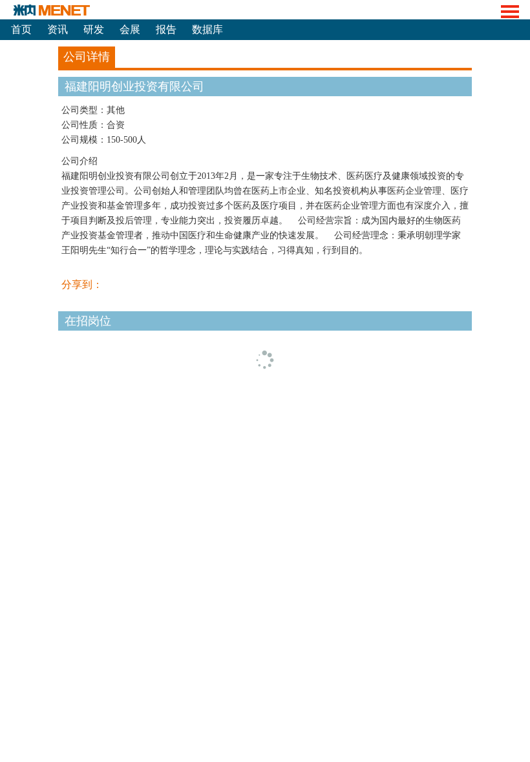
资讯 (57, 29)
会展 (130, 29)
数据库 (207, 29)
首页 (21, 29)
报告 (166, 29)
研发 (93, 29)
